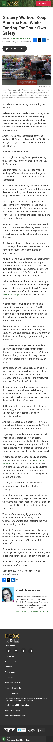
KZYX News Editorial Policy (15, 716)
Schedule (8, 667)
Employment (10, 672)
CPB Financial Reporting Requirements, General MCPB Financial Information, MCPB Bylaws (26, 699)
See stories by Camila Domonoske (32, 611)
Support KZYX (10, 662)
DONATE (45, 4)
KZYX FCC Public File (13, 683)
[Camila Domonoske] (8, 594)
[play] (3, 739)
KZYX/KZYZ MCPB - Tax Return (17, 705)
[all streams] (49, 739)
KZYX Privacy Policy (12, 710)
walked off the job (11, 294)
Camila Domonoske (20, 38)
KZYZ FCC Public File (13, 688)
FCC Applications (11, 693)
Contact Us (9, 677)
